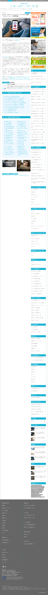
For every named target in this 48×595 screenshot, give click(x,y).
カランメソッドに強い (9, 132)
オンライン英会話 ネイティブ (35, 492)
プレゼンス (33, 246)
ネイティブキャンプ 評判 (34, 494)
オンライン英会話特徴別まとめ (36, 283)
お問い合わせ (4, 557)
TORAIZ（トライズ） (34, 241)
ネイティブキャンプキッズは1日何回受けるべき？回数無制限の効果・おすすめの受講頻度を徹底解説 (40, 428)
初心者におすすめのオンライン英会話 (37, 129)
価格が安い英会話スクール (35, 162)
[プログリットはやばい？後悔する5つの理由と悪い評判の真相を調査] (32, 453)
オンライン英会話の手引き (20, 6)
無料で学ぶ (33, 381)
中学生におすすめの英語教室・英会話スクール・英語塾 (38, 182)
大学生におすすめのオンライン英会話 (37, 137)
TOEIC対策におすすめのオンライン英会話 (38, 102)
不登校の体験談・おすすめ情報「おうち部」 (9, 570)
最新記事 (14, 6)
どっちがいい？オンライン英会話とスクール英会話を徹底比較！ (15, 102)
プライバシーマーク (10, 579)
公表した (17, 40)
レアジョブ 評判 (40, 494)
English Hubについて (5, 552)
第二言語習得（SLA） (5, 542)
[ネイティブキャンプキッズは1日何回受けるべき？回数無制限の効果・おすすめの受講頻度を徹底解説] (32, 429)
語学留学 (3, 515)
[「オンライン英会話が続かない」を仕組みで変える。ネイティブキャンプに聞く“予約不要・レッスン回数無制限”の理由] (32, 434)
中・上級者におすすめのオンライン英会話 (38, 132)
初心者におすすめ (8, 138)
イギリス (27, 175)
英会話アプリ (23, 175)
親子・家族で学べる (21, 130)
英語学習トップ (2, 0)
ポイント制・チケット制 (9, 149)
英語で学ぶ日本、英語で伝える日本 (36, 76)
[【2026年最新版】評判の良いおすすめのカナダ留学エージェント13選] (32, 468)
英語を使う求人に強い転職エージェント (37, 404)
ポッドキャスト (33, 376)
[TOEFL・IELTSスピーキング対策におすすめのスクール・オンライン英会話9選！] (32, 473)
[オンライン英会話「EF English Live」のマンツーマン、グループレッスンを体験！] (32, 439)
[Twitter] (4, 88)
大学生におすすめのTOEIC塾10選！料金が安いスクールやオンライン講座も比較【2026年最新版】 (40, 447)
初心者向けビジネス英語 (22, 151)
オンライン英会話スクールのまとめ (36, 291)
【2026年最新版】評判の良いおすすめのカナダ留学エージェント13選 (40, 467)
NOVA (32, 223)
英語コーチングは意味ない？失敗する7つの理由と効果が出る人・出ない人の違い (40, 457)
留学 (13, 0)
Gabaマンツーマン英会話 (35, 213)
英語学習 (32, 485)
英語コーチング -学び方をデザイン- (36, 82)
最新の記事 (12, 82)
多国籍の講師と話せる (9, 137)
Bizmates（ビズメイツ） (35, 194)
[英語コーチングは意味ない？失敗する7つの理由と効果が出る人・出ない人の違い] (32, 458)
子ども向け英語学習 (5, 530)
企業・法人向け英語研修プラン (36, 397)
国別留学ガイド (33, 348)
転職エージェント (27, 534)
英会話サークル (33, 371)
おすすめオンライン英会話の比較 (36, 293)
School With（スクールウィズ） (36, 264)
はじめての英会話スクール (35, 300)
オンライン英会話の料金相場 (35, 278)
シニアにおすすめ (21, 144)
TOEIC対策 (22, 0)
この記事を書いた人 (6, 82)
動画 (32, 374)
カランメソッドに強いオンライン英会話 (37, 108)
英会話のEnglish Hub (43, 592)
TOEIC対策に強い (8, 124)
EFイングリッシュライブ (35, 204)
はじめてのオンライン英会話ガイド (29, 505)
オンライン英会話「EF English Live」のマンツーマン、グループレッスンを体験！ (40, 438)
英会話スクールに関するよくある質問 (37, 317)
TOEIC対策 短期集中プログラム (36, 152)
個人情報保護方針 (5, 559)
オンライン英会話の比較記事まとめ (11, 109)
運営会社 (3, 554)
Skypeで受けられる (8, 154)
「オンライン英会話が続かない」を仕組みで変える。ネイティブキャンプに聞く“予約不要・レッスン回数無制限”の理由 (40, 433)
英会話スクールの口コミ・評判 (36, 315)
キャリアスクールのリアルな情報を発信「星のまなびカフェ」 (12, 572)
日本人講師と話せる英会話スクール (36, 167)
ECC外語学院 (33, 221)
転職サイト (26, 536)
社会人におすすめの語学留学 (35, 338)
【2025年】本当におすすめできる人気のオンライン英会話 (22, 153)
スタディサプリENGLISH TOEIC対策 (37, 360)
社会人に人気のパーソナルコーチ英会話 (37, 302)
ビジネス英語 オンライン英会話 (35, 486)
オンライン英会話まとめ (27, 6)
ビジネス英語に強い (8, 123)
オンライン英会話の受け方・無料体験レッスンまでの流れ (14, 107)
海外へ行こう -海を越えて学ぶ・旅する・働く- (38, 79)
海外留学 (40, 492)
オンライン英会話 (10, 0)
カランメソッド (18, 175)
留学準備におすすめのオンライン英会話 (37, 143)
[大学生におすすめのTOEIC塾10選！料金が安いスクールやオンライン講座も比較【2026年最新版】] (32, 448)
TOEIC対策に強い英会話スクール (36, 149)
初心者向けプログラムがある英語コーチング (38, 170)
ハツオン (32, 255)
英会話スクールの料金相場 (35, 307)
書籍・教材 (33, 379)
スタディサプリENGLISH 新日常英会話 (37, 357)
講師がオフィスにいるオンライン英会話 (37, 123)
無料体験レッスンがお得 (22, 132)
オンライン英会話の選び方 (35, 281)
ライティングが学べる (9, 151)
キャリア (46, 0)
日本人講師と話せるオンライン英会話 (37, 111)
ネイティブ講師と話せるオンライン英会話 (38, 91)
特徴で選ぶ (33, 6)
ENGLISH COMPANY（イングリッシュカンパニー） (37, 236)
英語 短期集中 (36, 485)
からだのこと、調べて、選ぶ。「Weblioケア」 (9, 573)
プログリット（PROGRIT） (35, 238)
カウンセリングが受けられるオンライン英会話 (38, 127)
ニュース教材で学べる (22, 123)
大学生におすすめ (21, 143)
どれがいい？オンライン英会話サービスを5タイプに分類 (14, 101)
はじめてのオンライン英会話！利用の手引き (12, 96)
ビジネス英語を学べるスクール (36, 154)
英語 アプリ (37, 493)
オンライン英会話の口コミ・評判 (10, 110)
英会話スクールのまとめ (35, 320)
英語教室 (41, 491)
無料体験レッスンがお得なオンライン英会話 (38, 100)
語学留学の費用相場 (34, 343)
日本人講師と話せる (8, 135)
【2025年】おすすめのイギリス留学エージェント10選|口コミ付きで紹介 (40, 477)
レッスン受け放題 (8, 146)
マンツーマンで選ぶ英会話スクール (36, 164)
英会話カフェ (33, 369)
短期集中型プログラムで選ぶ (35, 157)
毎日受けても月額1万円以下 (10, 152)
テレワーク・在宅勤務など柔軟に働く (37, 411)
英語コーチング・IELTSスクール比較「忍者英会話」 (10, 574)
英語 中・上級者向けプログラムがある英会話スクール (38, 179)
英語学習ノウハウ (42, 0)
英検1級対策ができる (9, 130)
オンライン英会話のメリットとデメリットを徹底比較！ (14, 99)
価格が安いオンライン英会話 (35, 96)
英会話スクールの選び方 (35, 310)
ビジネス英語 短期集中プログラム (36, 159)
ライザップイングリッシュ (35, 243)
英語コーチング (33, 493)
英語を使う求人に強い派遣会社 (36, 409)
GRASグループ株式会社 (17, 577)
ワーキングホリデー (33, 495)
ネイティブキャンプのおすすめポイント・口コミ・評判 (19, 79)
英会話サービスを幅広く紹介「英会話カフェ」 (9, 571)
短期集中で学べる (21, 135)
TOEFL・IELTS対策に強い (9, 126)
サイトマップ (4, 562)
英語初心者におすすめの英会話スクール (37, 175)
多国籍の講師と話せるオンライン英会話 (37, 113)
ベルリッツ (33, 211)
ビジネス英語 (40, 485)
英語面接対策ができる (22, 124)
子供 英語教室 (39, 495)
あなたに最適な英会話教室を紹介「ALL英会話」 (9, 575)
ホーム (11, 6)
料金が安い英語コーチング (35, 173)
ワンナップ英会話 (34, 228)
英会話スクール (6, 0)
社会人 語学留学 (42, 486)
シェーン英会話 (33, 218)
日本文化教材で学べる (22, 149)
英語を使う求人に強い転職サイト (36, 406)
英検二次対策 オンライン (41, 487)
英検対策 (34, 0)
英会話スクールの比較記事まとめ (29, 527)
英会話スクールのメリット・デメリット (37, 305)
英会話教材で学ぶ (34, 366)
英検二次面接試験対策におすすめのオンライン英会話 (38, 140)
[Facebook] (5, 88)
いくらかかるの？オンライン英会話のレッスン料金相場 (14, 104)
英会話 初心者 (37, 491)
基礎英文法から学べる (22, 121)
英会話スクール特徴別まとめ (35, 312)
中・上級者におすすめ (9, 140)
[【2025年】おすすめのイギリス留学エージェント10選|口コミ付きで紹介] (32, 478)
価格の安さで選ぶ (8, 121)
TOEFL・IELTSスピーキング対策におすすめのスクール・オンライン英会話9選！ (40, 472)
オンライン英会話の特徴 (35, 273)
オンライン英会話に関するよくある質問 (11, 112)
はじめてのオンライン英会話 (35, 271)
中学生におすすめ (21, 141)
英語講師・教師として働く (35, 414)
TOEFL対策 (26, 0)
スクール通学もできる (22, 126)
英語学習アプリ (18, 0)
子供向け (38, 0)
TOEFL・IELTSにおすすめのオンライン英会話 (37, 106)
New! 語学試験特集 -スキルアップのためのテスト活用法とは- (38, 73)
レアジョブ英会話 (34, 189)
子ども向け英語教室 (34, 329)
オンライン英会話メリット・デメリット (37, 276)
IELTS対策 (30, 0)
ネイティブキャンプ (16, 39)
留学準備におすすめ (21, 146)
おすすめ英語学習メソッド (35, 388)
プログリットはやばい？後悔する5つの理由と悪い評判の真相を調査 (40, 452)
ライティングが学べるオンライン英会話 (37, 118)
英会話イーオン (33, 216)
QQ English (33, 199)
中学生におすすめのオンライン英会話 (37, 134)
